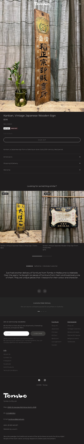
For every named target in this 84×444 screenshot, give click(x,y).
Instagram (7, 360)
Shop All (55, 325)
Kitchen (54, 335)
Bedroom (55, 338)
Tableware (71, 341)
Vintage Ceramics (73, 329)
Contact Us (7, 357)
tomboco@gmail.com (16, 419)
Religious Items (73, 338)
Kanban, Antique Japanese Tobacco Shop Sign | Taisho (19, 245)
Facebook (7, 364)
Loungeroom (56, 341)
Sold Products (9, 367)
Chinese (55, 332)
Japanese (55, 329)
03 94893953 (10, 413)
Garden (54, 345)
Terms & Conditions (11, 370)
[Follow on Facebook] (39, 380)
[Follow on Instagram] (45, 380)
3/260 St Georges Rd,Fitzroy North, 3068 (21, 407)
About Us (7, 354)
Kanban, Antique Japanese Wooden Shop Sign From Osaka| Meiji (60, 246)
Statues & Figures (73, 335)
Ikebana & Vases (73, 332)
